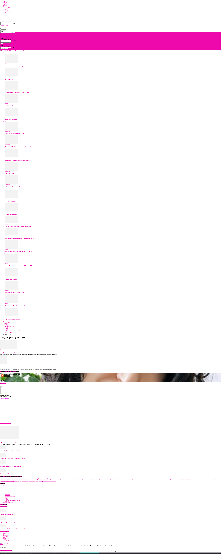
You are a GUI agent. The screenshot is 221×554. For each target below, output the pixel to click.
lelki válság (130, 479)
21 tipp (2, 479)
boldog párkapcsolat (29, 479)
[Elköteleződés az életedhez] (11, 115)
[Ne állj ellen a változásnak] (11, 102)
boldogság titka (38, 479)
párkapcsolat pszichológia (205, 479)
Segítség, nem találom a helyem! (7, 514)
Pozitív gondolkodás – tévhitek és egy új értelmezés (17, 305)
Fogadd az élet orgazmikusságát (12, 319)
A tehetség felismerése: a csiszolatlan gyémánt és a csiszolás (18, 251)
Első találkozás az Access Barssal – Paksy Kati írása (17, 92)
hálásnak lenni (77, 479)
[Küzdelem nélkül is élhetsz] (11, 210)
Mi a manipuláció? (9, 79)
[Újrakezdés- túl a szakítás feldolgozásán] (11, 130)
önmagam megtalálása (41, 481)
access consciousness (18, 479)
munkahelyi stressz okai (152, 479)
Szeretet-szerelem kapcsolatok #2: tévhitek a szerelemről (13, 367)
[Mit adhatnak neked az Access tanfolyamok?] (11, 62)
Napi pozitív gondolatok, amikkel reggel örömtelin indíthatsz (19, 265)
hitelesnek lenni (70, 479)
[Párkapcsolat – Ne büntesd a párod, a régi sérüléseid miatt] (8, 348)
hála (73, 479)
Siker (4, 4)
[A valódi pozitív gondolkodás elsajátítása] (11, 289)
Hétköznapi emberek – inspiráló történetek (12, 15)
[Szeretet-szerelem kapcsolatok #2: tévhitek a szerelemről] (3, 363)
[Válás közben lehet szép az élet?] (11, 183)
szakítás (210, 479)
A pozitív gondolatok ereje (11, 279)
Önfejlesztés (5, 2)
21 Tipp (4, 34)
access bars (7, 479)
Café (3, 6)
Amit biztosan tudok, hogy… (10, 11)
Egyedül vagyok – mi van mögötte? (8, 522)
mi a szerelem (140, 479)
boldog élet (46, 479)
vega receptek (16, 481)
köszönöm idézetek (122, 479)
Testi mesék (7, 13)
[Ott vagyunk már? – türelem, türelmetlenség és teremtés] (11, 223)
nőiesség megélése (157, 479)
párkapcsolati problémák (185, 479)
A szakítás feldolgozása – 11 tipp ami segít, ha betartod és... (14, 450)
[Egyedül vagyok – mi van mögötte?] (3, 519)
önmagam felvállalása (30, 481)
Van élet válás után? (10, 173)
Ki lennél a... (7, 494)
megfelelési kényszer (136, 479)
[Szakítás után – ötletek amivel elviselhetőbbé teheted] (11, 156)
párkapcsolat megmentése (196, 479)
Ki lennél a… (7, 9)
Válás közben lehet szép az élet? (12, 186)
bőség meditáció (51, 479)
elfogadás (66, 479)
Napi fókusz (7, 8)
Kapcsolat (4, 3)
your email (13, 28)
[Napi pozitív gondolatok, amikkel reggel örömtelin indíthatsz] (11, 262)
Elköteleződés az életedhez (11, 119)
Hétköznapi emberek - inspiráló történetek (12, 500)
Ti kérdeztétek (7, 10)
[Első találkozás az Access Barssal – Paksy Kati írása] (11, 89)
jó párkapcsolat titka (93, 479)
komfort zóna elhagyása (109, 479)
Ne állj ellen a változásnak (11, 105)
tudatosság (10, 481)
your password (13, 23)
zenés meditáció (24, 481)
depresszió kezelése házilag (57, 479)
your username (13, 22)
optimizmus (166, 479)
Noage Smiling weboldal (7, 35)
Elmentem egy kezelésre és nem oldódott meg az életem (13, 528)
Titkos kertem (7, 7)
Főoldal (4, 1)
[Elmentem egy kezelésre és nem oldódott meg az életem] (3, 526)
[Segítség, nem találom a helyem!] (3, 512)
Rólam (4, 36)
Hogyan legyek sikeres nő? (11, 201)
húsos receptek (86, 479)
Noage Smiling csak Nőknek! (8, 17)
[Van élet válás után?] (11, 170)
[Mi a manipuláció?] (11, 75)
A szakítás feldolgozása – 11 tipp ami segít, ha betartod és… (19, 146)
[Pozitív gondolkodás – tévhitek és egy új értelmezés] (11, 302)
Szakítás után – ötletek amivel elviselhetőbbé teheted (17, 160)
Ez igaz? (6, 12)
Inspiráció (7, 16)
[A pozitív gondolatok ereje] (11, 275)
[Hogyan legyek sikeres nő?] (11, 197)
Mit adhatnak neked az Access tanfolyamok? (15, 66)
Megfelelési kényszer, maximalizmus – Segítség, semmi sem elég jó (20, 238)
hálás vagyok (81, 479)
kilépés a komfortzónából (101, 479)
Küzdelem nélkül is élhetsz (11, 214)
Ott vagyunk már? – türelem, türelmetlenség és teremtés (18, 226)
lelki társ (127, 479)
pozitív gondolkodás (174, 479)
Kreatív (6, 249)
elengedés (63, 479)
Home (1, 334)
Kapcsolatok (7, 131)
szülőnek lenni (213, 479)
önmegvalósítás (49, 481)
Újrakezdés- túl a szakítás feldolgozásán (14, 133)
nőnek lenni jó (162, 479)
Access (6, 63)
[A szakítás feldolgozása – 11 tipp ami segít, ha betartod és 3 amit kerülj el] (11, 143)
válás (20, 481)
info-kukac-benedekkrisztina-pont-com (16, 549)
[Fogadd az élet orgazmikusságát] (11, 315)
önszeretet (54, 481)
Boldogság (5, 5)
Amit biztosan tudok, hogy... (10, 496)
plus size (6, 14)
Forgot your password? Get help (6, 44)
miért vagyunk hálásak (146, 479)
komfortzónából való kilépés (116, 479)
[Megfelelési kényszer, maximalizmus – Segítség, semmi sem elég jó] (11, 234)
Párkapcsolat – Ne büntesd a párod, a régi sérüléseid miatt (14, 352)
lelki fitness (7, 235)
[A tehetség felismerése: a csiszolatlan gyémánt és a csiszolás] (11, 248)
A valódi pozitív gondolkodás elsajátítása (14, 292)
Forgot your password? (4, 25)
